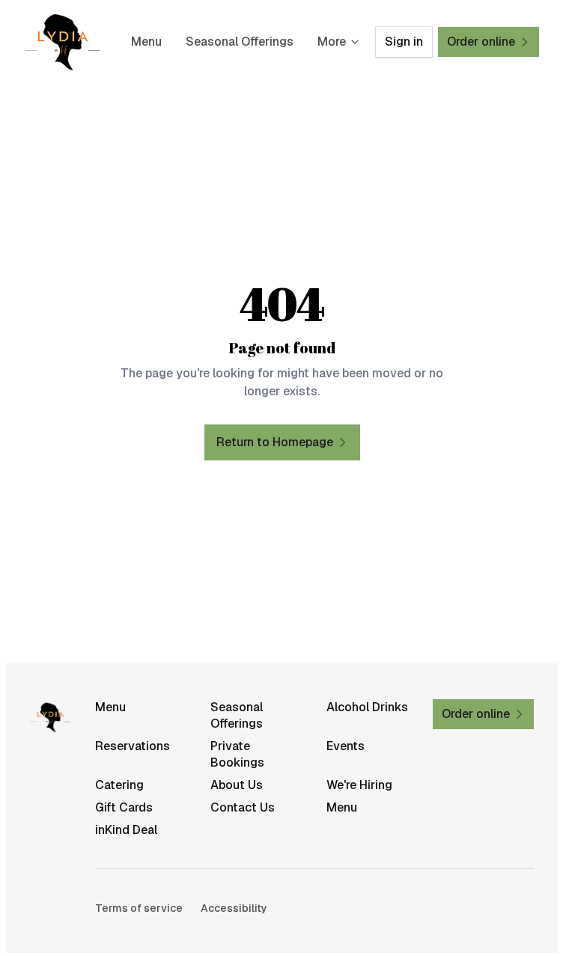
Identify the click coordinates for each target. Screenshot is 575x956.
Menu (146, 41)
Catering (119, 785)
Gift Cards (124, 807)
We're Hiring (359, 785)
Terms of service (139, 908)
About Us (236, 785)
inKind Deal (126, 830)
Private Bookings (237, 754)
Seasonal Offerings (239, 41)
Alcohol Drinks (367, 707)
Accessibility (234, 908)
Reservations (132, 746)
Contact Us (242, 807)
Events (345, 746)
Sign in (404, 41)
